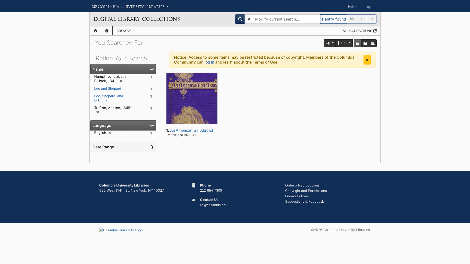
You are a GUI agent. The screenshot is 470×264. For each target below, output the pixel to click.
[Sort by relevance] (330, 43)
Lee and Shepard (107, 88)
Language (102, 125)
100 (344, 43)
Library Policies (297, 196)
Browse (124, 30)
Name (98, 69)
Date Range (103, 146)
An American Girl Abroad (191, 130)
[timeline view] (373, 43)
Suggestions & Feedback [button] (304, 201)
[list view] (365, 43)
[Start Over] (249, 19)
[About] (106, 30)
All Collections (358, 30)
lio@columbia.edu (214, 205)
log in (209, 62)
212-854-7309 (211, 190)
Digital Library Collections (137, 19)
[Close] (367, 60)
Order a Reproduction (302, 185)
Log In (369, 7)
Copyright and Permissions (306, 191)
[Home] (95, 30)
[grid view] (358, 43)
